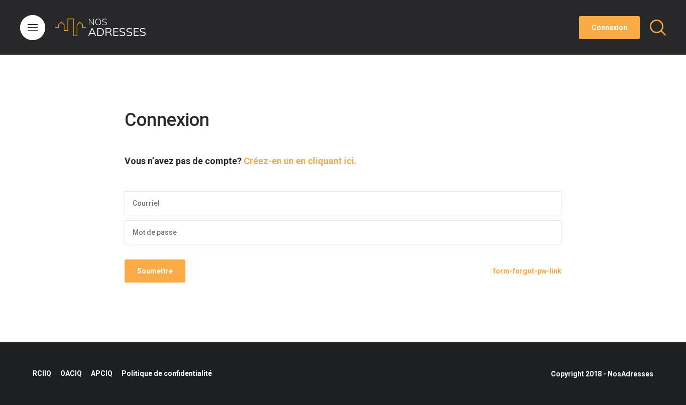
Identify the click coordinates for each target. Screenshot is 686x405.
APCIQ (101, 373)
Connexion (609, 28)
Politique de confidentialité (167, 373)
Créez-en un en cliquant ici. (300, 161)
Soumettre (155, 271)
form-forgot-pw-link (527, 271)
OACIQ (71, 373)
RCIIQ (42, 373)
